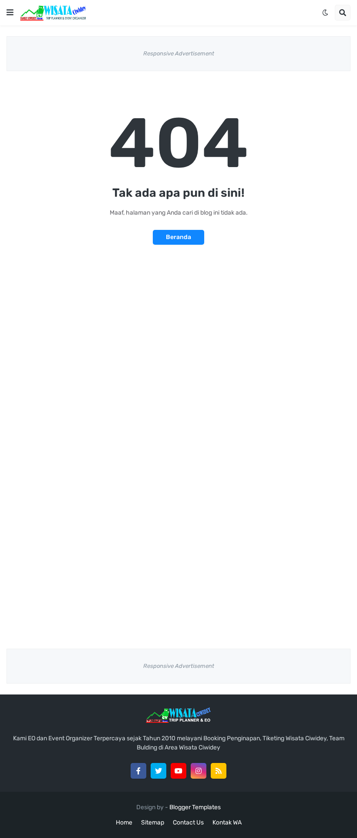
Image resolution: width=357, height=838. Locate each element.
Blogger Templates (195, 807)
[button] (10, 13)
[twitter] (158, 771)
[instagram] (198, 771)
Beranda (178, 237)
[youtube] (178, 771)
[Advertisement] (178, 332)
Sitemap (152, 822)
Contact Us (188, 822)
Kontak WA (227, 822)
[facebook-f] (138, 771)
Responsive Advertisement (178, 53)
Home (124, 822)
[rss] (218, 771)
